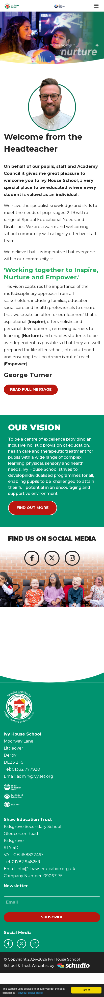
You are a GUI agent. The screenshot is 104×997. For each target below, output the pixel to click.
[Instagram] (72, 558)
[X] (52, 558)
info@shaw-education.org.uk (46, 868)
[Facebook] (31, 558)
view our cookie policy (30, 992)
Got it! (86, 990)
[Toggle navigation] (96, 6)
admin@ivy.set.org (35, 776)
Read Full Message (30, 389)
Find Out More (32, 507)
